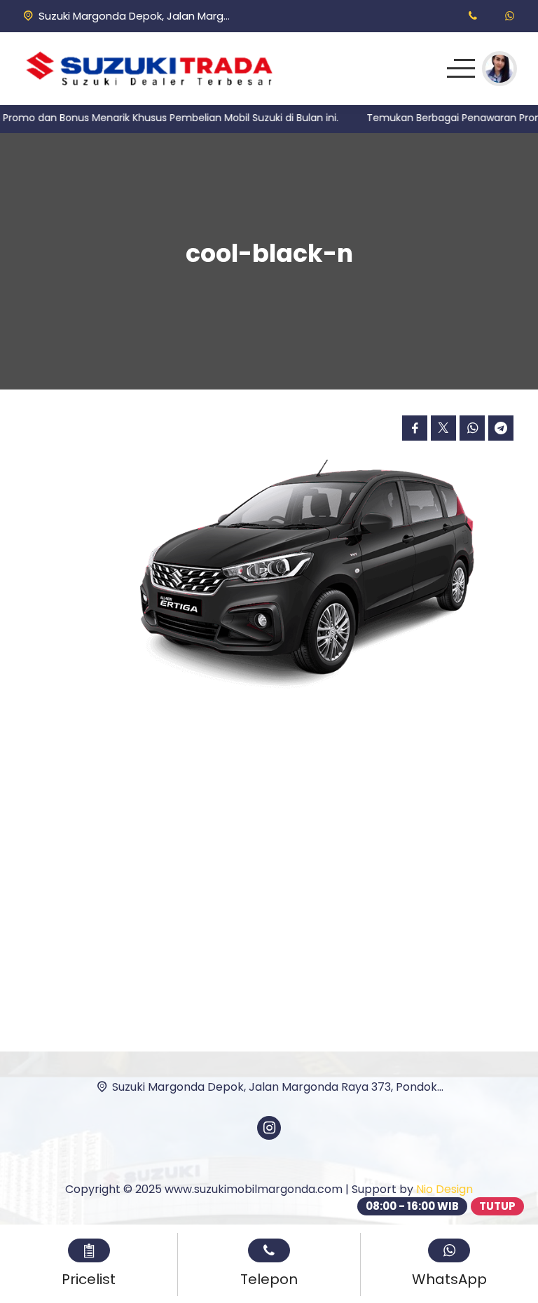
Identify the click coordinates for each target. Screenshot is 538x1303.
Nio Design (444, 1189)
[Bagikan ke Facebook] (414, 428)
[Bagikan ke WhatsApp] (472, 428)
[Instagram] (269, 1128)
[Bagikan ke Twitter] (443, 428)
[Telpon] (472, 15)
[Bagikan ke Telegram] (500, 428)
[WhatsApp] (509, 15)
